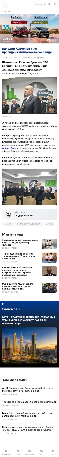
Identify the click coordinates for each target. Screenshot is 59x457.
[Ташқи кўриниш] (49, 4)
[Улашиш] (55, 4)
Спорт (5, 57)
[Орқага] (4, 4)
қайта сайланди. (10, 148)
